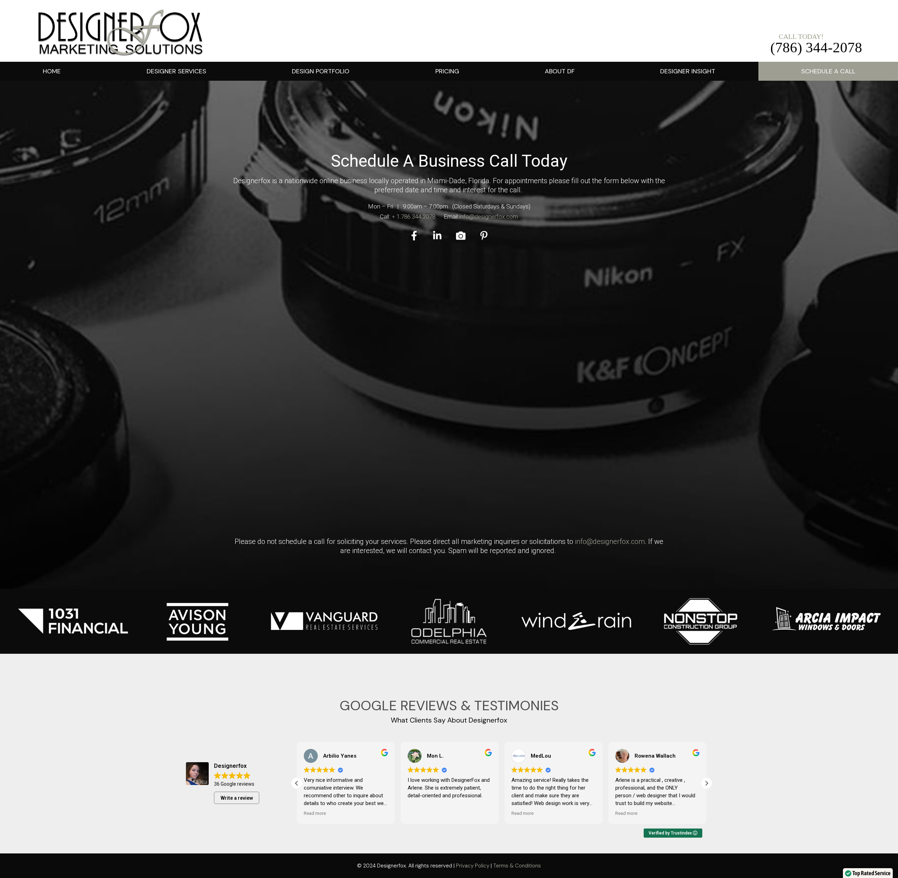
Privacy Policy (472, 865)
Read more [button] (315, 813)
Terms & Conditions (517, 865)
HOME (52, 71)
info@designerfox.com (488, 216)
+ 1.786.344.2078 (413, 216)
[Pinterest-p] (484, 235)
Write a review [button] (237, 798)
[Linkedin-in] (437, 235)
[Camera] (460, 235)
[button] (176, 71)
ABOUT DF (560, 71)
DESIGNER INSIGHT (687, 71)
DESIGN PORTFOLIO (320, 71)
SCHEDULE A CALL (828, 71)
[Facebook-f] (414, 235)
